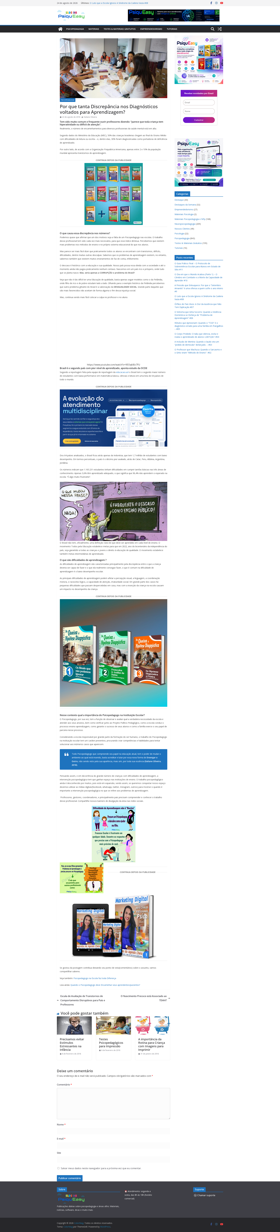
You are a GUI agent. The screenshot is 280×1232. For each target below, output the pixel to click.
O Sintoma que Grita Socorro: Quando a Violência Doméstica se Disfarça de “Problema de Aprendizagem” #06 (198, 315)
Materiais (94, 29)
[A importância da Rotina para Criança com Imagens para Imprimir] (152, 1018)
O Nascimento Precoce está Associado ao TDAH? (144, 998)
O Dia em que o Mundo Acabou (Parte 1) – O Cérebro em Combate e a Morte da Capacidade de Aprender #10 (198, 277)
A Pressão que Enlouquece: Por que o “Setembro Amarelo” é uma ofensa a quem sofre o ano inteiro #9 (118, 4)
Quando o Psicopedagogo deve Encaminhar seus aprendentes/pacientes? (105, 985)
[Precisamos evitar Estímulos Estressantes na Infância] (74, 1018)
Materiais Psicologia (184, 214)
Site (59, 1152)
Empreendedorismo (151, 29)
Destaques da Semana (185, 204)
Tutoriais (172, 29)
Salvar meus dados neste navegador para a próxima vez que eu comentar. (101, 1168)
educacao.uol (122, 372)
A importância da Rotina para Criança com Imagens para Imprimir (151, 1044)
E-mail (61, 1138)
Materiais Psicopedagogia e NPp (190, 219)
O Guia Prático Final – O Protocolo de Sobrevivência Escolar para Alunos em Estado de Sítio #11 (197, 266)
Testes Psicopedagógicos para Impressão (111, 1042)
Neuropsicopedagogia (185, 223)
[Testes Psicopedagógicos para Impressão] (113, 1018)
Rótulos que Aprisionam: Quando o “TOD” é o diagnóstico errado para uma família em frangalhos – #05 (199, 325)
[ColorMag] (60, 29)
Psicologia (179, 233)
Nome (61, 1124)
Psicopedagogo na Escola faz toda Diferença (95, 978)
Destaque (179, 199)
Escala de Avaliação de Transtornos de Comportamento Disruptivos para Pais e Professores (82, 1000)
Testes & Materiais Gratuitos (120, 29)
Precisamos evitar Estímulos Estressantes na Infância (72, 1044)
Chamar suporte (206, 1195)
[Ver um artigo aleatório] (219, 29)
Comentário (64, 1084)
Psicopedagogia (75, 29)
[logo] (71, 1194)
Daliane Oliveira (90, 117)
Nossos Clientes (182, 228)
